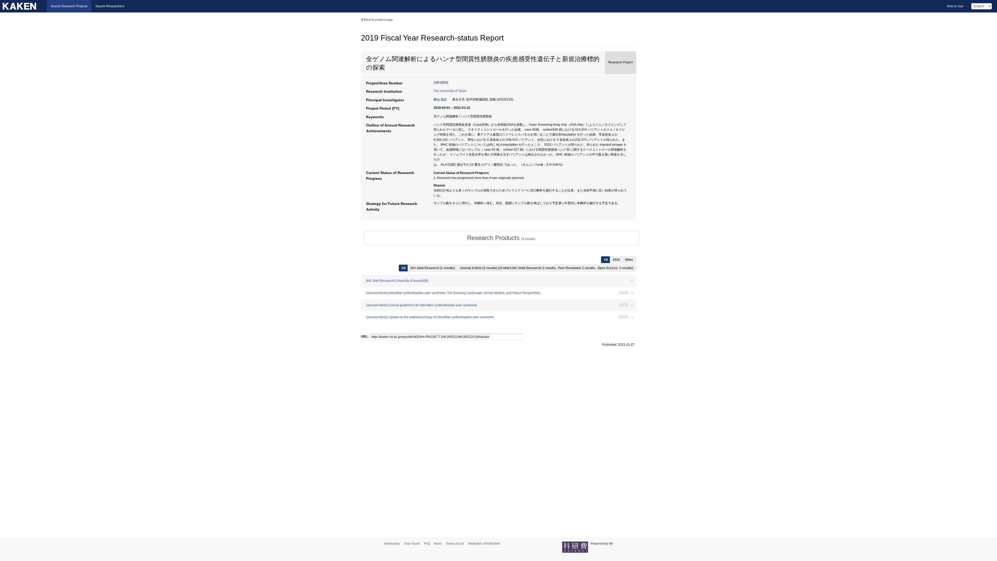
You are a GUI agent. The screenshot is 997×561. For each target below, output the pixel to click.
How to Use (955, 6)
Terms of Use (455, 543)
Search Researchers (109, 6)
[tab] (501, 238)
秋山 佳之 (440, 99)
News (438, 543)
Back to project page (378, 20)
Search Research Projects (69, 6)
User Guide (412, 543)
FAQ (427, 543)
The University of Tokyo (450, 91)
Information (392, 543)
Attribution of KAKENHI (484, 543)
